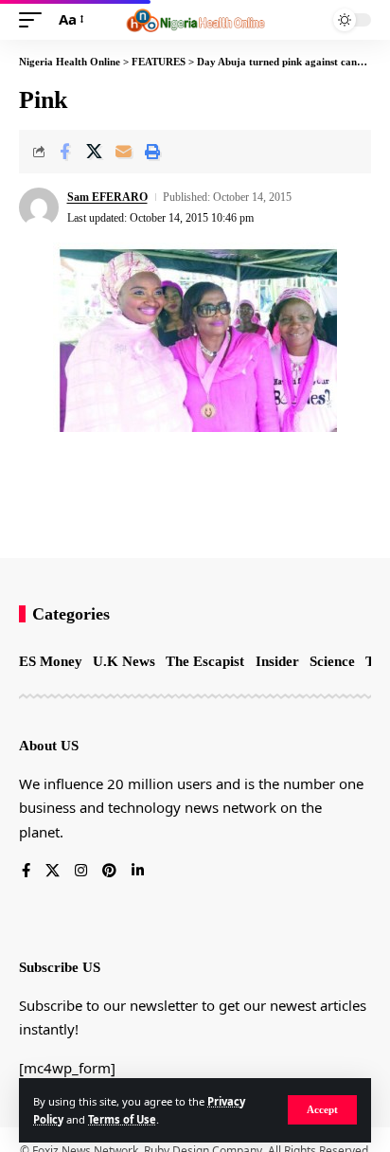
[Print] (152, 151)
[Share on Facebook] (64, 151)
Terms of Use (122, 1119)
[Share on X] (93, 151)
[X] (52, 871)
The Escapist (205, 661)
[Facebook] (26, 871)
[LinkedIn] (138, 871)
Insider (277, 661)
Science (332, 661)
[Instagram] (81, 871)
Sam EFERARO (107, 197)
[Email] (123, 151)
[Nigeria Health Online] (195, 20)
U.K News (124, 661)
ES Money (50, 661)
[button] (322, 1110)
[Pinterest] (109, 871)
